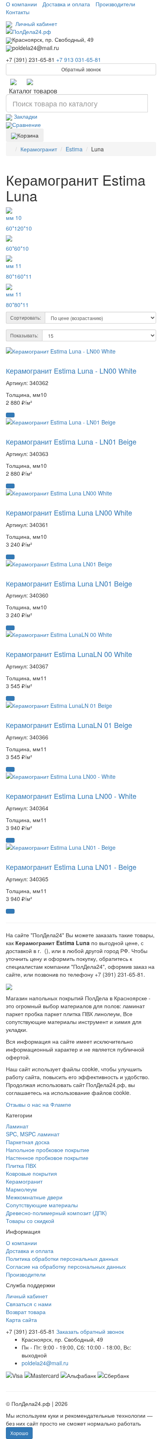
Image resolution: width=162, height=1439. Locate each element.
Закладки (24, 116)
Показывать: (24, 335)
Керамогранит (24, 1181)
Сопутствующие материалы (42, 1205)
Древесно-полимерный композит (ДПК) (56, 1213)
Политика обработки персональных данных (62, 1258)
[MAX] (29, 81)
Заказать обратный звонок (90, 1331)
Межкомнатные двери (34, 1197)
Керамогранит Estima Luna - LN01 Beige (71, 441)
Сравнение (26, 124)
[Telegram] (13, 81)
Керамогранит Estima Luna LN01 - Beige (71, 867)
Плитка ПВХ (21, 1165)
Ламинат (17, 1126)
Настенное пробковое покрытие (47, 1158)
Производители (115, 4)
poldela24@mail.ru (45, 1363)
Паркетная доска (28, 1142)
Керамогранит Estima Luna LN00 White (69, 512)
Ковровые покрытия (31, 1173)
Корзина (28, 135)
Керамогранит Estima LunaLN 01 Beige (69, 725)
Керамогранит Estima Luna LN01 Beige (69, 583)
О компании (21, 4)
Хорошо (19, 1433)
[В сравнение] (17, 361)
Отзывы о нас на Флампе (38, 1104)
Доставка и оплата (66, 4)
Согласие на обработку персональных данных (66, 1266)
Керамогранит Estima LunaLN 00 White (69, 654)
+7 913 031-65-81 (78, 59)
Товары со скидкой (30, 1221)
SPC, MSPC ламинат (32, 1134)
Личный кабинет (34, 24)
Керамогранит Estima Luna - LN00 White (71, 370)
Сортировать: (25, 317)
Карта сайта (21, 1320)
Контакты (17, 12)
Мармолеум (21, 1189)
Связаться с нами (29, 1304)
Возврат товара (26, 1312)
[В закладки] (9, 361)
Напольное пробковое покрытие (47, 1150)
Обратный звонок (81, 69)
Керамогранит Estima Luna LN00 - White (71, 796)
